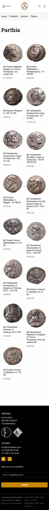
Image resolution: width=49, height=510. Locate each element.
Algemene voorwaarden (11, 503)
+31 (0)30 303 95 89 (9, 450)
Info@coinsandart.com (11, 447)
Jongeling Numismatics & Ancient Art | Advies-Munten (24, 6)
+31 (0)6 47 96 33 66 (10, 453)
